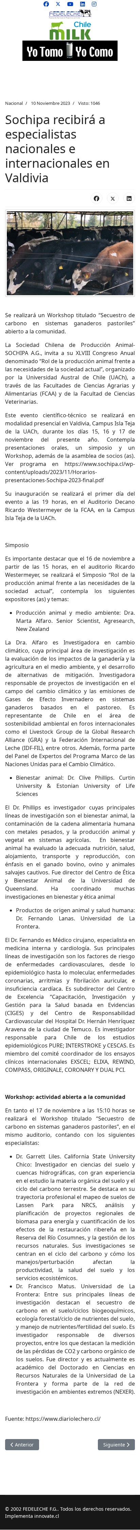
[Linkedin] (82, 4)
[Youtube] (70, 4)
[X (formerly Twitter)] (113, 198)
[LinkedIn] (129, 198)
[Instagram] (94, 4)
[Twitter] (58, 4)
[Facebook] (46, 4)
